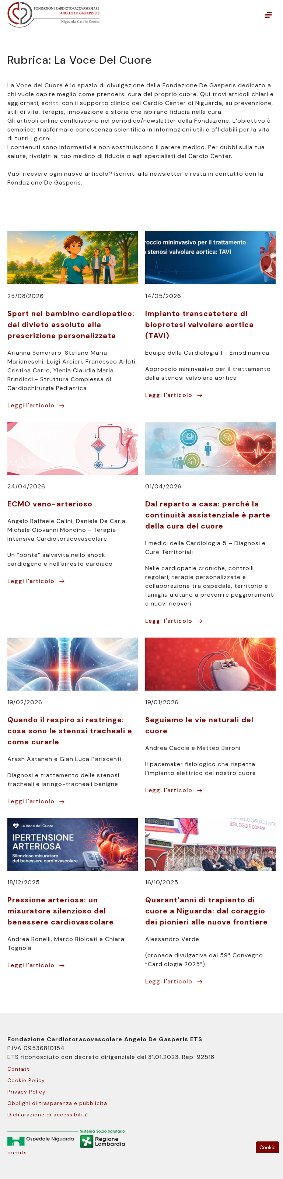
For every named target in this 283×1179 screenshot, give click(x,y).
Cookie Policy (26, 1080)
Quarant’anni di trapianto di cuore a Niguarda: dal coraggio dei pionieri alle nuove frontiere (206, 911)
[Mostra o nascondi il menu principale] (268, 14)
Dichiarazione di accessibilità (47, 1114)
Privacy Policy (26, 1091)
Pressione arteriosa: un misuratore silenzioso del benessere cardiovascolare (60, 911)
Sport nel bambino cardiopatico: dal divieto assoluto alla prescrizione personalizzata (70, 324)
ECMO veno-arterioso (49, 504)
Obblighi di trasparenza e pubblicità (57, 1103)
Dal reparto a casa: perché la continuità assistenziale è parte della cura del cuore (207, 515)
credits (17, 1152)
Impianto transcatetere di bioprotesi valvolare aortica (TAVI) (199, 324)
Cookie (267, 1147)
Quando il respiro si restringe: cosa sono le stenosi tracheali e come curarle (69, 731)
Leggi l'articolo (31, 405)
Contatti (19, 1069)
